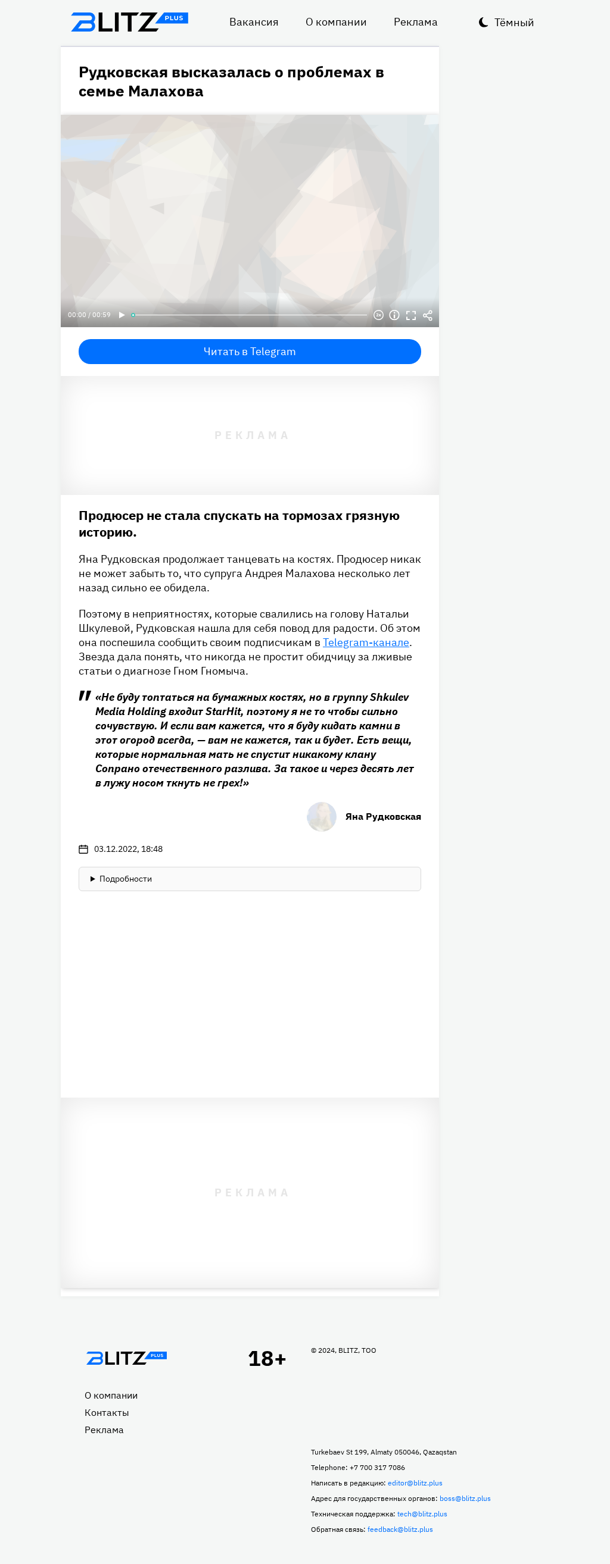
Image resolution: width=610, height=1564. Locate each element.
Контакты (107, 1412)
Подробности (125, 878)
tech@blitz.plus (422, 1513)
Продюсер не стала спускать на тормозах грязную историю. (239, 523)
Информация (394, 315)
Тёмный (514, 22)
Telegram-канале (366, 642)
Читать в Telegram (250, 351)
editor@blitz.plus (415, 1482)
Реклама (416, 22)
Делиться (427, 315)
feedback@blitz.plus (400, 1529)
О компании (336, 22)
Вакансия (254, 22)
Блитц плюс (129, 22)
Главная (126, 1358)
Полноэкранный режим (411, 315)
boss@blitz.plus (465, 1498)
